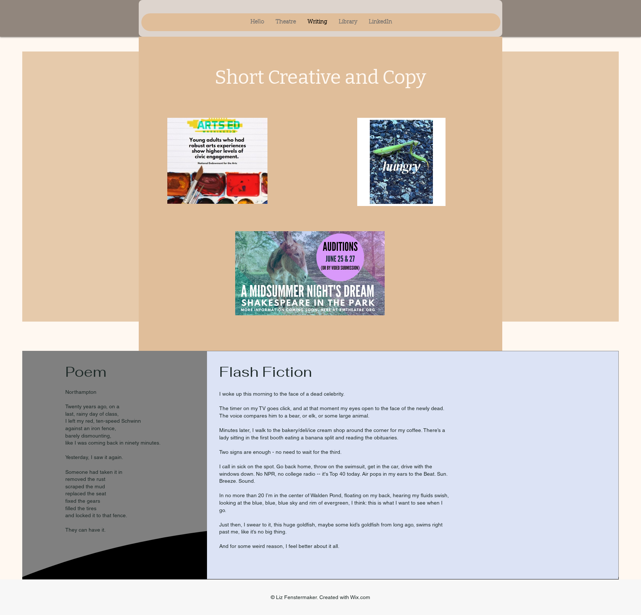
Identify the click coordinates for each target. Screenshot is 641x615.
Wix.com (360, 597)
